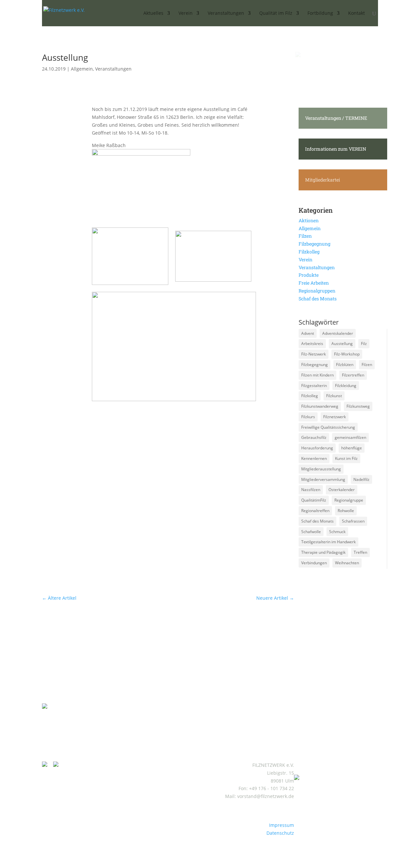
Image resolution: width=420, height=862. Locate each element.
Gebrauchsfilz (313, 437)
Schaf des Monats (318, 298)
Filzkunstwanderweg (319, 406)
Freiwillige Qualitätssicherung (328, 427)
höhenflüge (351, 448)
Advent (307, 333)
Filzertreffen (353, 375)
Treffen (360, 552)
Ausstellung (342, 343)
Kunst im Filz (346, 458)
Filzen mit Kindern (317, 375)
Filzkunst (334, 396)
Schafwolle (311, 531)
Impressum (281, 825)
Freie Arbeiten (314, 283)
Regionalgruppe (348, 500)
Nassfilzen (310, 489)
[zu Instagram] (47, 765)
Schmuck (337, 531)
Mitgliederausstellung (321, 469)
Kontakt (356, 13)
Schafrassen (353, 521)
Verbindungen (314, 563)
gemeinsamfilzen (350, 437)
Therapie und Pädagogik (323, 552)
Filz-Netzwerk (313, 354)
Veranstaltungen (113, 69)
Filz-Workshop (347, 354)
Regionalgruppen (317, 291)
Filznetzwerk (334, 417)
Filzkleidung (345, 385)
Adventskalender (337, 333)
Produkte (309, 275)
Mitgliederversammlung (323, 479)
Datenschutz (280, 833)
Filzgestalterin (314, 385)
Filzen (305, 236)
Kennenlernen (314, 458)
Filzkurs (308, 417)
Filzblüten (344, 364)
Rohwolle (346, 510)
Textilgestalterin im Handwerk (328, 542)
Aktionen (309, 220)
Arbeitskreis (312, 343)
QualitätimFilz (313, 500)
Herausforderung (317, 448)
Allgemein (82, 69)
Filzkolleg (309, 251)
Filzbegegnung (314, 244)
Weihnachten (347, 563)
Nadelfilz (361, 479)
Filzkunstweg (358, 406)
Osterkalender (341, 489)
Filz (364, 343)
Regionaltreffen (315, 510)
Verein (305, 259)
